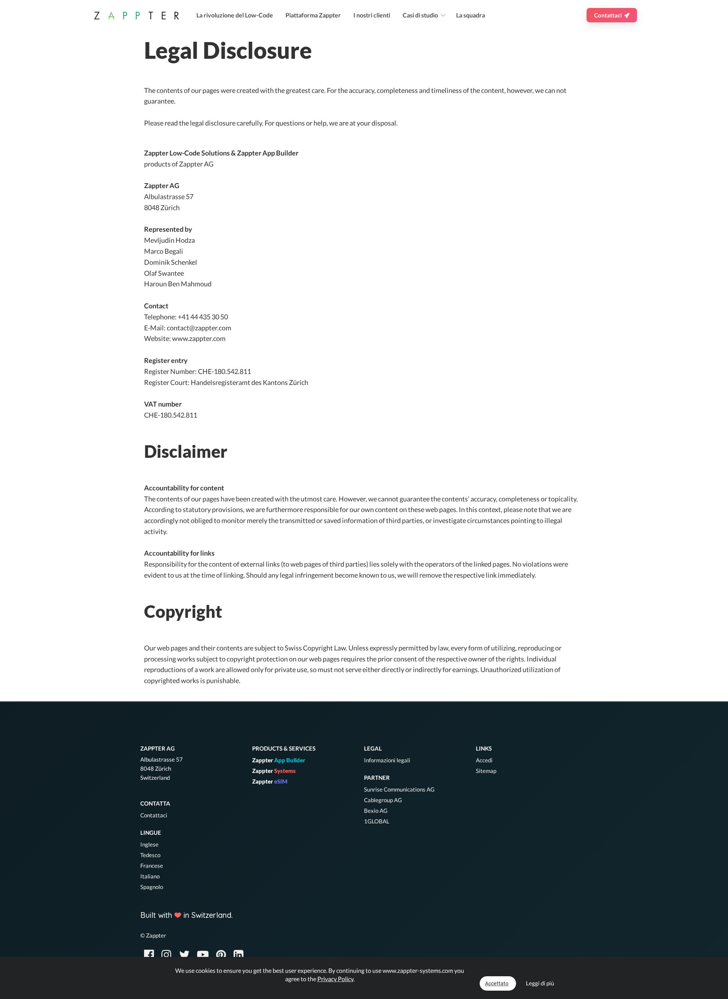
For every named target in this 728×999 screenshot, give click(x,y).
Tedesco (150, 854)
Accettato (496, 983)
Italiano (150, 876)
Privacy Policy (335, 978)
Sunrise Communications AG (399, 789)
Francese (151, 865)
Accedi (484, 760)
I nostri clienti (371, 15)
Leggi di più (540, 983)
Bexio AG (376, 810)
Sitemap (486, 770)
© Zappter (153, 935)
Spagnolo (151, 886)
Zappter (278, 760)
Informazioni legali (387, 760)
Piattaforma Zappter (313, 15)
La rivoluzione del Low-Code (234, 15)
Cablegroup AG (383, 799)
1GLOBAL (376, 821)
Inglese (149, 844)
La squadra (470, 15)
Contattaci (609, 15)
